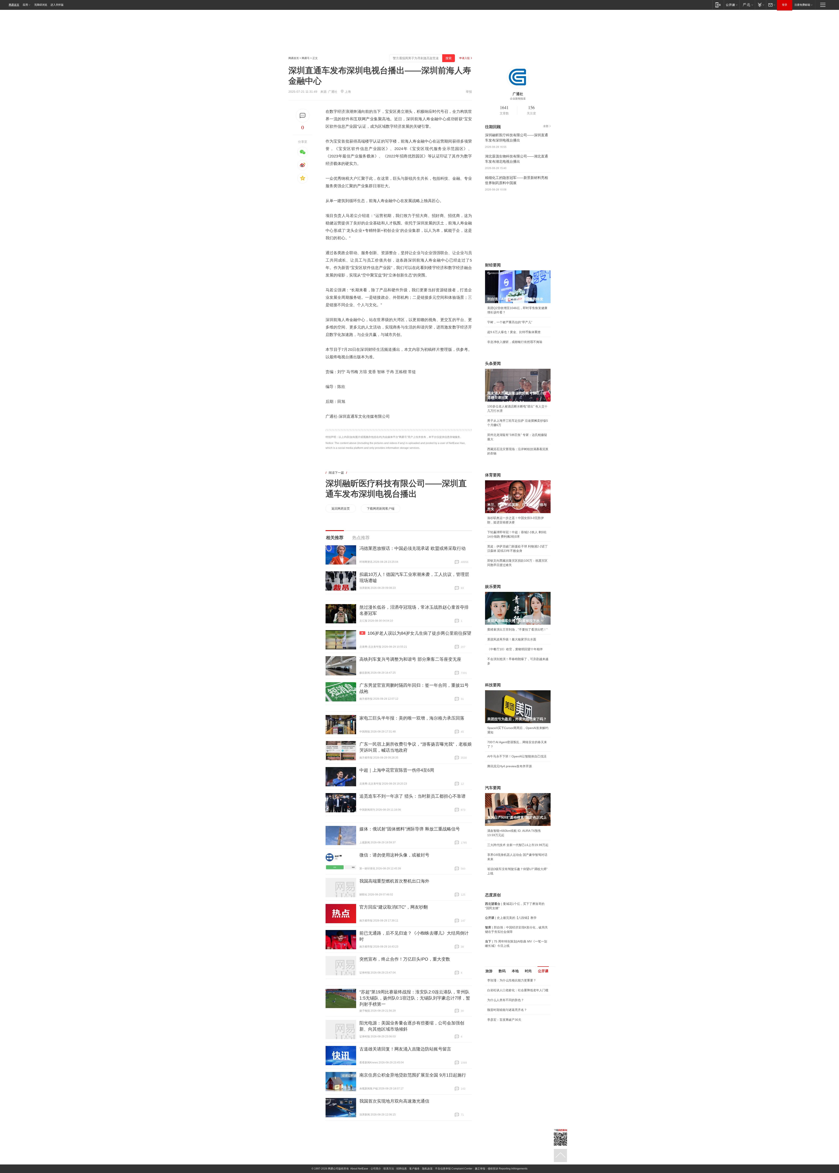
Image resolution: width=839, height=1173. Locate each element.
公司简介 (376, 1168)
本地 (515, 971)
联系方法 (388, 1168)
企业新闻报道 (518, 98)
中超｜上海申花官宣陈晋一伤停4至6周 (396, 770)
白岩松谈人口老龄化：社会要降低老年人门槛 (517, 990)
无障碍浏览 (40, 4)
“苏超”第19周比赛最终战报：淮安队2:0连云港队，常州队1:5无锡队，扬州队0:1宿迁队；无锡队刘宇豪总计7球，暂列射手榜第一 (414, 998)
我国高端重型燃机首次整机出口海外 (394, 881)
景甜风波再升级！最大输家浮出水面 (511, 639)
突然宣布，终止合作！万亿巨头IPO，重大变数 (404, 959)
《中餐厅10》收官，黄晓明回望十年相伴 (515, 649)
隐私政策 (427, 1168)
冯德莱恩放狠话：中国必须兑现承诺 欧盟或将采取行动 (412, 548)
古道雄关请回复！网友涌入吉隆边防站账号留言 (405, 1049)
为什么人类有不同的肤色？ (505, 1000)
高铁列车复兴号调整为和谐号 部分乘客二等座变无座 (410, 659)
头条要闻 (493, 363)
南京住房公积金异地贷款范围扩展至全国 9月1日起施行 (412, 1075)
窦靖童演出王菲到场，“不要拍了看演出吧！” (517, 629)
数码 (502, 971)
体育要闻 (493, 475)
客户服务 (414, 1168)
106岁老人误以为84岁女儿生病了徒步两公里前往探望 (419, 633)
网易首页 (14, 4)
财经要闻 (493, 265)
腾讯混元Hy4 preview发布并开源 (509, 766)
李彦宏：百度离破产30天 (504, 1019)
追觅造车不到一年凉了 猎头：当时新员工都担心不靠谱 (412, 796)
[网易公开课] (731, 4)
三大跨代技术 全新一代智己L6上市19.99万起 (517, 845)
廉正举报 (480, 1168)
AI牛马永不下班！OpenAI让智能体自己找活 (516, 756)
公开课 (543, 971)
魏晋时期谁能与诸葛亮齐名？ (507, 1010)
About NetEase (359, 1168)
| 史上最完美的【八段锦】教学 (511, 918)
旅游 (488, 971)
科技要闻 (493, 685)
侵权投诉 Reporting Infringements (507, 1168)
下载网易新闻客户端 (380, 508)
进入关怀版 (57, 4)
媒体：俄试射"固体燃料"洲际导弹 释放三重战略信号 (409, 829)
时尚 (528, 971)
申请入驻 (464, 58)
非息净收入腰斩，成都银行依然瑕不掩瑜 (514, 342)
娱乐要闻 (493, 586)
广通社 (332, 91)
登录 (784, 4)
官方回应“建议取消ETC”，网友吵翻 (393, 907)
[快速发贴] (303, 115)
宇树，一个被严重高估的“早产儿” (509, 322)
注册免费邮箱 (802, 4)
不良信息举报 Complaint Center (453, 1168)
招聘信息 (401, 1168)
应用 (25, 4)
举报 (469, 91)
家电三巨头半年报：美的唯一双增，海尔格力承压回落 (411, 718)
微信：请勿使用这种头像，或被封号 (394, 855)
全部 (545, 126)
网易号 (306, 58)
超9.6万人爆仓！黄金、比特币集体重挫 (514, 332)
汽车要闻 (493, 788)
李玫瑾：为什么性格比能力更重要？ (511, 980)
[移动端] (718, 4)
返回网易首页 (340, 508)
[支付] (760, 4)
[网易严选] (747, 4)
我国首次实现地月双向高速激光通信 (394, 1101)
